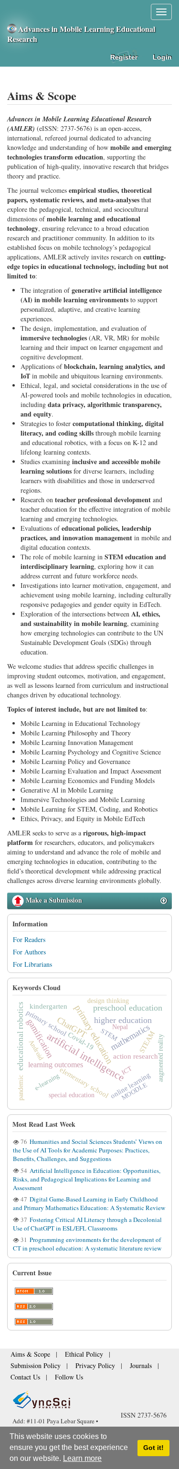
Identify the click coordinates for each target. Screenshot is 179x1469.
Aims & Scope (26, 1357)
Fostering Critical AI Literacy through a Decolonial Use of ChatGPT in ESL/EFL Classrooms (87, 1223)
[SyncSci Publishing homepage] (12, 28)
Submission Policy (121, 1357)
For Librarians (32, 964)
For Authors (29, 951)
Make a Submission (53, 900)
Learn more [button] (82, 1458)
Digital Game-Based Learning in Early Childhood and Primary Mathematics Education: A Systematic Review (89, 1203)
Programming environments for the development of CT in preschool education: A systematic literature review (87, 1243)
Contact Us (100, 1366)
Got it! (153, 1447)
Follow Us (137, 1366)
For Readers (29, 939)
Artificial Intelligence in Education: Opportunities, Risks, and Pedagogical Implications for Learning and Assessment (86, 1179)
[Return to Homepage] (89, 1388)
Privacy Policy (26, 1366)
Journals (65, 1366)
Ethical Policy (71, 1357)
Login (162, 57)
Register (123, 57)
